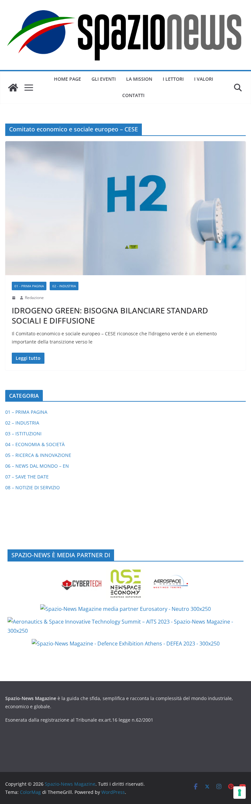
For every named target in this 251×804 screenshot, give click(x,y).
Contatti (133, 95)
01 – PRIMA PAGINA (26, 412)
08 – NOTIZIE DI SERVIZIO (32, 487)
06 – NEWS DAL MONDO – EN (37, 466)
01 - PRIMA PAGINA (29, 286)
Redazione (34, 297)
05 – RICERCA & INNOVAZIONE (38, 455)
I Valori (203, 79)
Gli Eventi (104, 79)
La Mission (139, 79)
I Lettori (173, 79)
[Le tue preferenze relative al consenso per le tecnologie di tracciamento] (239, 792)
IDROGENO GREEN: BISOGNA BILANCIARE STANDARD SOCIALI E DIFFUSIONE (110, 315)
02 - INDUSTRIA (64, 286)
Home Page (67, 79)
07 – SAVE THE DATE (27, 477)
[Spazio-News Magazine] (13, 87)
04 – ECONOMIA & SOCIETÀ (35, 444)
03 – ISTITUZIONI (23, 433)
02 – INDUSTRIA (22, 423)
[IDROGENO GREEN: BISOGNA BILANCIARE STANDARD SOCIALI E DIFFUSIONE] (125, 208)
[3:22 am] (14, 298)
